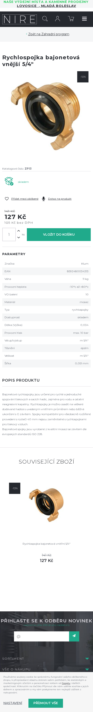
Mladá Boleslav (58, 6)
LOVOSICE (28, 6)
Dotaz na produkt (60, 198)
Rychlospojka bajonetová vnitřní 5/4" (46, 543)
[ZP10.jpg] (46, 115)
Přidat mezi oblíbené (24, 198)
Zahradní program (55, 34)
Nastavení (12, 703)
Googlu (66, 683)
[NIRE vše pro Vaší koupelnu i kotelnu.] (19, 19)
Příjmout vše (45, 703)
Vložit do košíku (59, 234)
